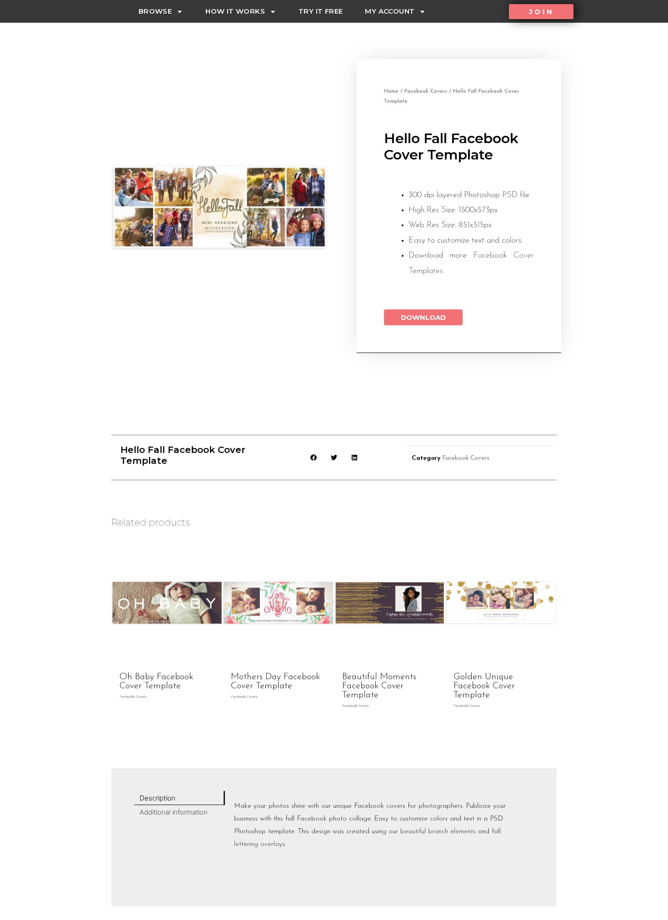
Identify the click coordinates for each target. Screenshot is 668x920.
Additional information (174, 812)
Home (391, 91)
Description (157, 798)
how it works (235, 11)
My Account (389, 11)
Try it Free (321, 11)
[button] (541, 11)
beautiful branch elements (438, 831)
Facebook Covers (425, 91)
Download (423, 317)
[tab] (179, 798)
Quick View (167, 659)
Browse (155, 11)
